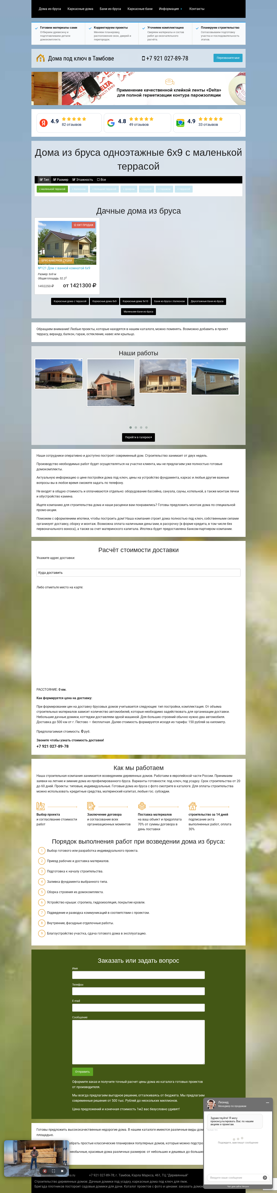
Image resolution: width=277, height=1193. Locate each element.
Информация (169, 9)
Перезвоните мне (228, 58)
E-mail (76, 1000)
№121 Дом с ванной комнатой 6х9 (64, 268)
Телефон (77, 984)
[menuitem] (49, 9)
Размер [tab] (62, 180)
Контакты (196, 9)
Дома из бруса (50, 9)
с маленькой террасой (52, 189)
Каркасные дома (80, 9)
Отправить (82, 1071)
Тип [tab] (46, 180)
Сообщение (79, 1017)
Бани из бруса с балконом (169, 301)
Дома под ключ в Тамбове (80, 58)
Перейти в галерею (138, 437)
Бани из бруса (110, 9)
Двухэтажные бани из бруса (207, 301)
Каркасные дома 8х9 (104, 301)
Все (103, 180)
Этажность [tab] (84, 180)
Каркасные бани (140, 9)
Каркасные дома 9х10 (135, 301)
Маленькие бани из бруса (138, 311)
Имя (75, 968)
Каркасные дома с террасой (70, 301)
